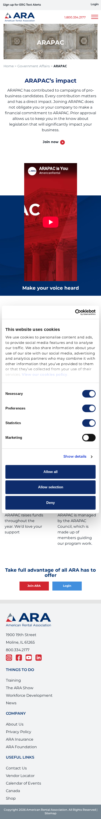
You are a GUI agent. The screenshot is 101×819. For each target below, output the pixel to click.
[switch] (89, 408)
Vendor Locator (20, 776)
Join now (50, 142)
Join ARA (34, 586)
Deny (50, 503)
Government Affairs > (35, 66)
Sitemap (50, 813)
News (11, 703)
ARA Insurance (19, 739)
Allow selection (50, 487)
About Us (14, 724)
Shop (11, 798)
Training (13, 680)
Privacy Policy (18, 732)
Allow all (50, 472)
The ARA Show (19, 688)
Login (95, 4)
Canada (13, 791)
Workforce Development (29, 695)
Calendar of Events (23, 783)
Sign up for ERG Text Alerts (22, 5)
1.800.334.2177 (75, 17)
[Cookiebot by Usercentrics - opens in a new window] (75, 312)
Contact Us (16, 768)
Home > (10, 66)
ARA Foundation (21, 747)
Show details (74, 457)
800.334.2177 (17, 650)
